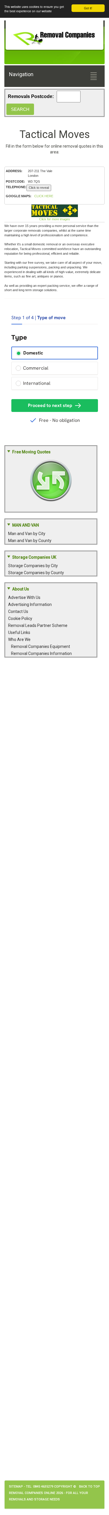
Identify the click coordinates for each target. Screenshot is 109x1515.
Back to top (89, 1486)
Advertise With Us (24, 597)
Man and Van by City (26, 533)
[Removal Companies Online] (54, 36)
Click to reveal (39, 187)
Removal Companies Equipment (40, 646)
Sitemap (16, 1486)
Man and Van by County (29, 540)
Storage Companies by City (33, 565)
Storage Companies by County (36, 572)
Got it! (88, 8)
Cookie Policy (20, 618)
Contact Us (18, 611)
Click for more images (54, 219)
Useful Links (19, 632)
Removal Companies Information (41, 653)
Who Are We (19, 639)
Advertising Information (30, 604)
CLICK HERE (43, 196)
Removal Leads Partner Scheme (37, 625)
